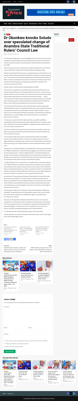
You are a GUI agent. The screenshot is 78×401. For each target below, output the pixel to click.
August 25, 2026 (12, 288)
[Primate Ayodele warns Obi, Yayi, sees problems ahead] (28, 266)
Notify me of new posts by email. (14, 346)
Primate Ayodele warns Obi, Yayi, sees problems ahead (27, 275)
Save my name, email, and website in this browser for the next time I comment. (26, 340)
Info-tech (51, 23)
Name (6, 327)
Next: (40, 248)
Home (14, 1)
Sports (26, 23)
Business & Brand (18, 23)
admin (6, 54)
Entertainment (33, 23)
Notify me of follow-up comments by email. (17, 343)
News (10, 23)
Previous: (15, 248)
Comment (7, 306)
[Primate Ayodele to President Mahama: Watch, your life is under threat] (45, 266)
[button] (74, 23)
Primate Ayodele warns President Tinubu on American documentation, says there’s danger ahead (68, 374)
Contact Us (20, 1)
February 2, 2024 (12, 54)
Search (56, 34)
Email (30, 327)
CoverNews (44, 398)
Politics (45, 23)
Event (40, 23)
